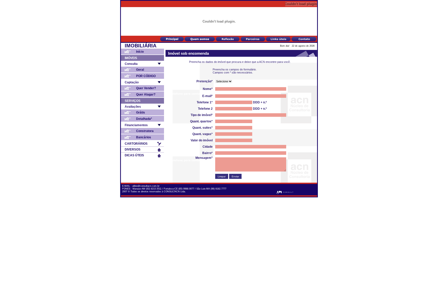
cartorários (136, 143)
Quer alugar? (145, 94)
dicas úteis (134, 155)
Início (140, 51)
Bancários (143, 137)
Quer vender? (146, 88)
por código (146, 76)
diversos (132, 149)
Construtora (145, 131)
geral (140, 69)
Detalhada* (144, 119)
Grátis (140, 112)
